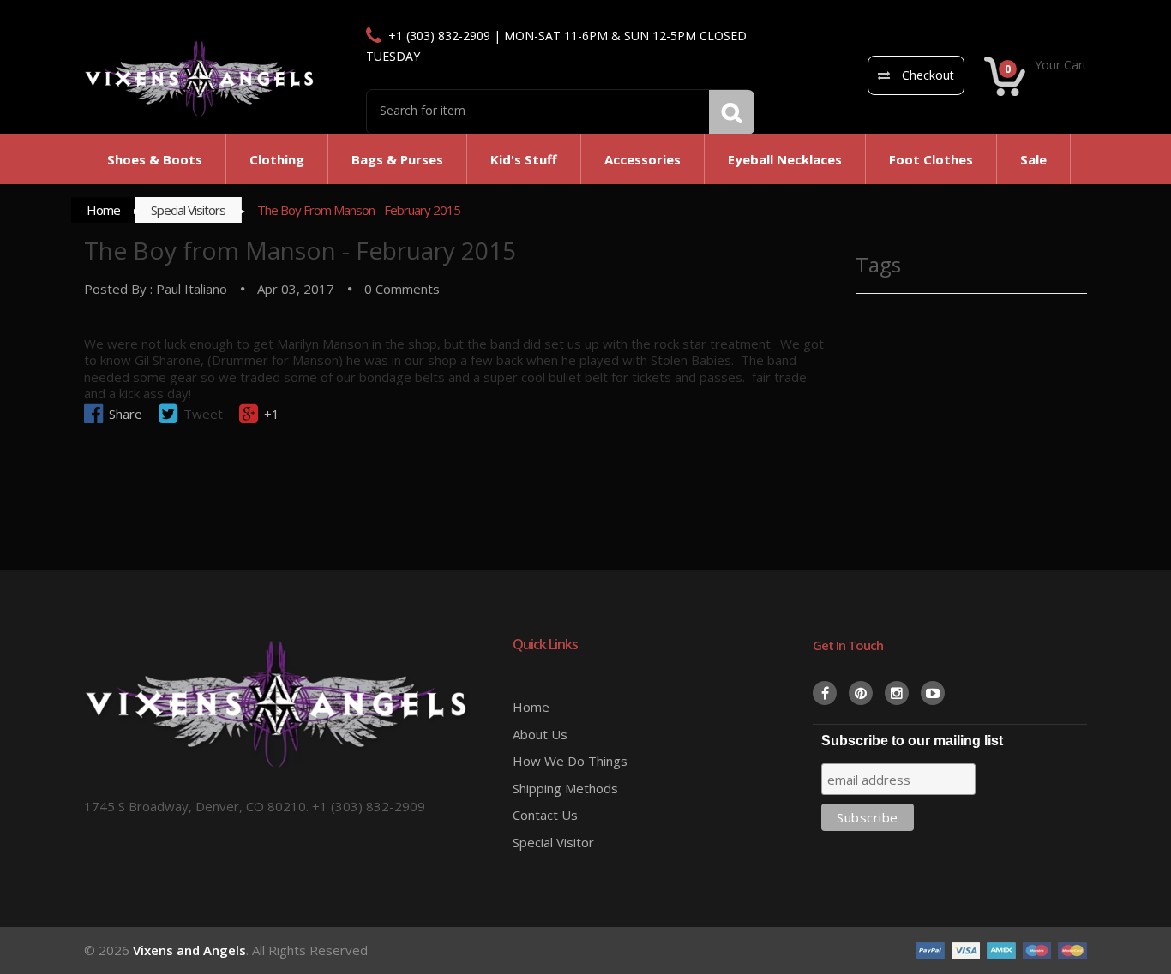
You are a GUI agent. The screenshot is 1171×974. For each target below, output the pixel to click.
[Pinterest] (861, 693)
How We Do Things (570, 760)
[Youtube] (933, 693)
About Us (540, 734)
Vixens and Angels (189, 950)
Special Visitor (553, 842)
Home (103, 209)
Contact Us (545, 814)
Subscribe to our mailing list (912, 740)
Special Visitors (188, 209)
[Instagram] (897, 693)
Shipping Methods (565, 788)
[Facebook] (825, 693)
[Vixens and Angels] (199, 78)
